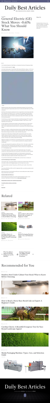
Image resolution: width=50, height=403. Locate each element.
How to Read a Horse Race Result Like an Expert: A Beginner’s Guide (25, 215)
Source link (3, 187)
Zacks (14, 67)
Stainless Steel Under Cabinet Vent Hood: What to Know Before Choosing (8, 215)
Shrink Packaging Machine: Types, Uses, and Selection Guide (25, 236)
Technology (3, 16)
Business (3, 212)
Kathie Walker (11, 218)
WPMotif (34, 391)
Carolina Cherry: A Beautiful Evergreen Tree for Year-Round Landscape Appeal (8, 236)
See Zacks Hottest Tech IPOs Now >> (7, 174)
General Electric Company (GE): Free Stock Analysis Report (11, 180)
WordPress (23, 391)
